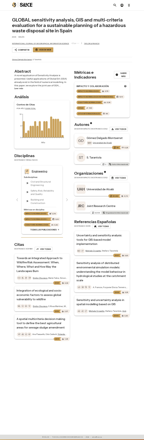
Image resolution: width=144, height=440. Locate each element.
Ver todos (118, 129)
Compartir (21, 50)
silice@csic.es (97, 437)
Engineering (39, 171)
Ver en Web (43, 49)
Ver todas (118, 178)
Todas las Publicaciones (44, 229)
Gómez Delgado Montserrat (22, 60)
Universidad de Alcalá (100, 189)
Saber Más (121, 75)
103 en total (30, 108)
